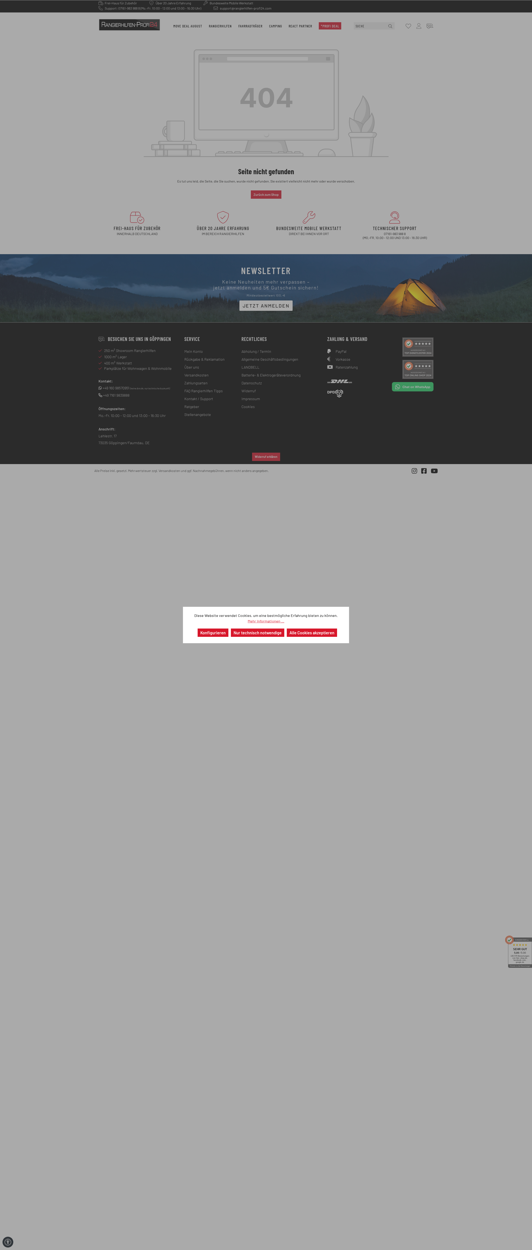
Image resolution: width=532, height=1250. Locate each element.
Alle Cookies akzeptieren (311, 632)
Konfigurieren (213, 632)
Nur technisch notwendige (258, 632)
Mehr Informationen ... (266, 621)
